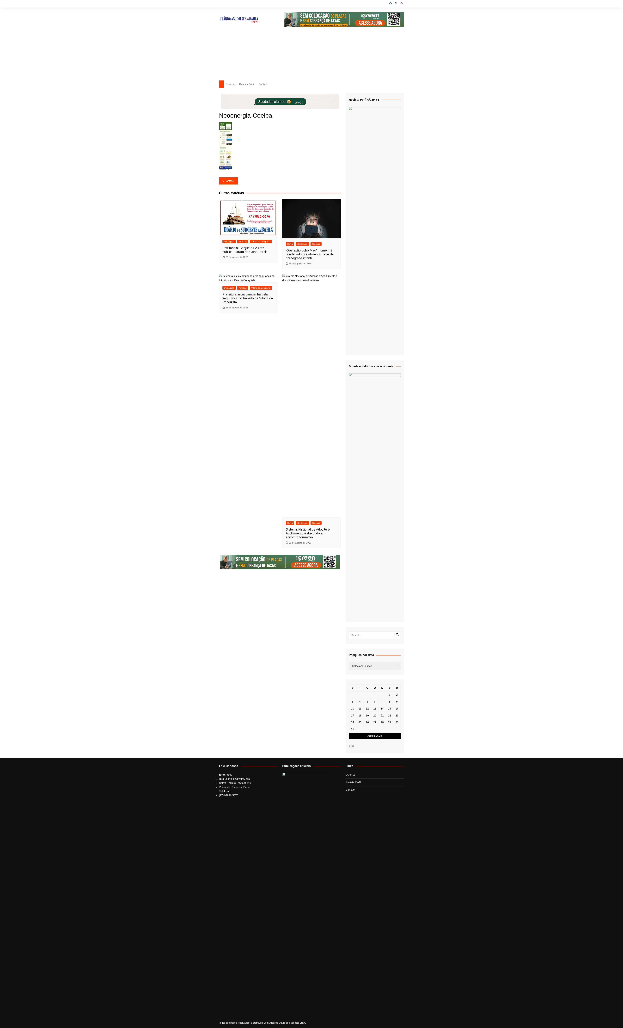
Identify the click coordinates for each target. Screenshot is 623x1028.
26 (367, 722)
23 (397, 715)
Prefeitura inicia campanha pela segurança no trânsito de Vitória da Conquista (247, 298)
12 (367, 708)
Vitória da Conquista (260, 241)
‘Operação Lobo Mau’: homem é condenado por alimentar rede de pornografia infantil (310, 254)
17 (352, 715)
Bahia (290, 244)
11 (360, 708)
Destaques (229, 241)
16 (397, 708)
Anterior (230, 180)
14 (382, 708)
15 (389, 708)
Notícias (243, 241)
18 (360, 715)
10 (352, 708)
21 (382, 715)
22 (389, 715)
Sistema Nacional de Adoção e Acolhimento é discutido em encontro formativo (308, 533)
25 (360, 722)
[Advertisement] (311, 56)
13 (374, 708)
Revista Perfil (247, 84)
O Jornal (230, 84)
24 (352, 722)
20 (374, 715)
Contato (263, 84)
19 (367, 715)
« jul (351, 746)
